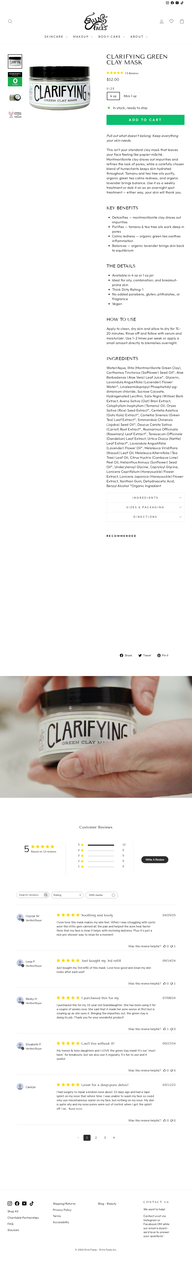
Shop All (13, 1211)
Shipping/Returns (64, 1203)
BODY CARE (110, 36)
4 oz (113, 96)
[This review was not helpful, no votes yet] (171, 1029)
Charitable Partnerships (23, 1217)
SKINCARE (54, 36)
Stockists (13, 1230)
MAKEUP (81, 36)
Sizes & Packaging (145, 507)
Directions (145, 516)
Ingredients (146, 497)
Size (110, 88)
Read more (75, 1108)
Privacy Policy (62, 1210)
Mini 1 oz (130, 96)
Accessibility (61, 1222)
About (137, 36)
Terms (57, 1216)
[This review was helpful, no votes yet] (164, 946)
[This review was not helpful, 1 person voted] (171, 946)
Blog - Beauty (107, 1203)
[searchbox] (29, 895)
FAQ (10, 1224)
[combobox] (67, 895)
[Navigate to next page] (114, 1138)
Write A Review (155, 859)
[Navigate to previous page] (78, 1138)
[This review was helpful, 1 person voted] (164, 1029)
